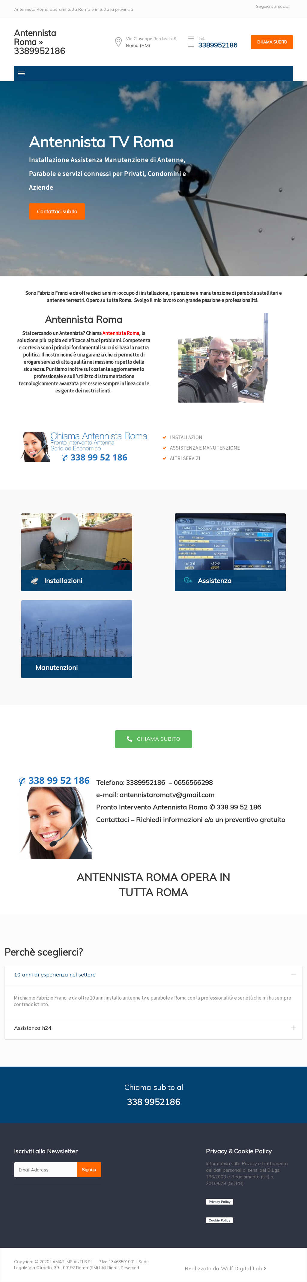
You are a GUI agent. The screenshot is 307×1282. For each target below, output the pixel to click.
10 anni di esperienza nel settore (55, 974)
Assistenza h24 (33, 1027)
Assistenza (215, 580)
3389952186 (217, 45)
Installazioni (63, 580)
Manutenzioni (57, 667)
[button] (153, 739)
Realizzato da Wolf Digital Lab (223, 1268)
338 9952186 (153, 1102)
